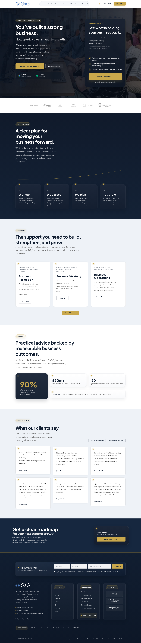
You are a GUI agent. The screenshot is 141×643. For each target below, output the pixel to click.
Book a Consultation (89, 615)
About (50, 4)
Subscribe (117, 566)
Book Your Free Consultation (111, 539)
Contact (85, 4)
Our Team (84, 592)
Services (57, 4)
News (65, 4)
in (17, 618)
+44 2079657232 (106, 4)
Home (43, 4)
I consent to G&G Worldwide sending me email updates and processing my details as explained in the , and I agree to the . (88, 572)
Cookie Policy (106, 639)
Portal (77, 4)
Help (71, 4)
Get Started (119, 3)
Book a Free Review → (105, 77)
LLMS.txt (114, 639)
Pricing (57, 602)
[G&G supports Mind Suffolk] (114, 594)
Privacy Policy (106, 571)
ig (27, 618)
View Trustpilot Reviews (116, 440)
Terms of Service (86, 605)
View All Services (70, 313)
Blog (56, 605)
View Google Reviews (97, 440)
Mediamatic (122, 639)
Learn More (25, 301)
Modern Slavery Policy (88, 608)
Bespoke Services (86, 598)
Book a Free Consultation (30, 66)
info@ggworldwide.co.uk (25, 607)
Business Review (86, 595)
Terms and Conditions (93, 639)
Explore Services (54, 66)
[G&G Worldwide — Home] (22, 4)
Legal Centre (71, 639)
